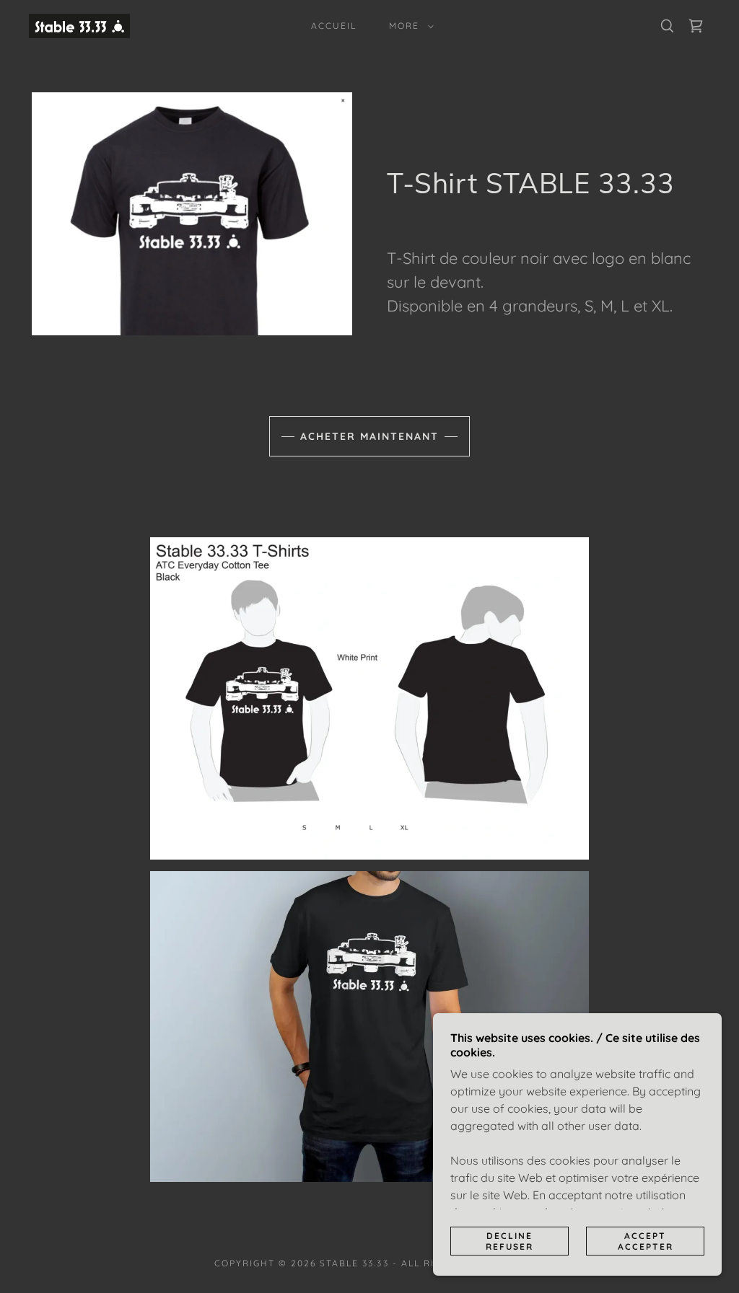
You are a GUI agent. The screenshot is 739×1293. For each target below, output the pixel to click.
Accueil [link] (334, 25)
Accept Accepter (645, 1241)
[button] (408, 26)
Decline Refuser (509, 1241)
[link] (79, 24)
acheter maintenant (369, 436)
